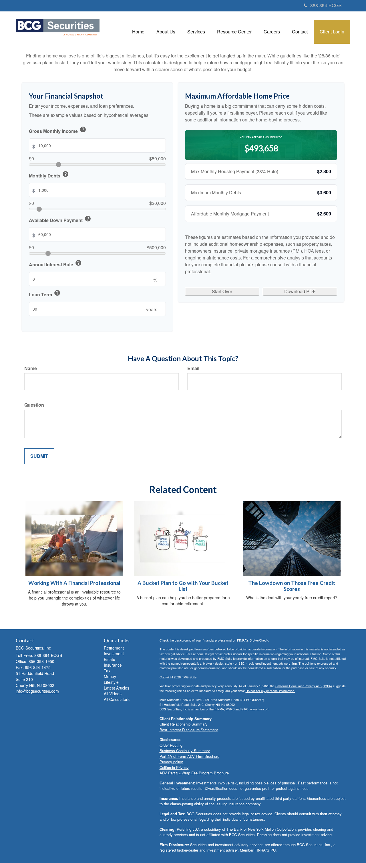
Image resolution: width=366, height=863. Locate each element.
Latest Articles (116, 688)
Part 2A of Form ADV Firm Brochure (189, 756)
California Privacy (174, 767)
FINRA (219, 709)
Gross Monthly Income (57, 130)
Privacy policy (171, 761)
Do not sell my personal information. (270, 690)
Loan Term (45, 293)
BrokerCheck (259, 640)
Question (34, 405)
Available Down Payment (60, 219)
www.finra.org (259, 709)
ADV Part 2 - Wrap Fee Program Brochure (194, 773)
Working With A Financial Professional (74, 583)
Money (110, 676)
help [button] (82, 129)
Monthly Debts (49, 175)
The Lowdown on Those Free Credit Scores (291, 586)
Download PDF (300, 291)
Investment (114, 653)
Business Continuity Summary (185, 750)
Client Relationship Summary (184, 724)
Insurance (113, 665)
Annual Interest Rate (55, 263)
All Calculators (117, 699)
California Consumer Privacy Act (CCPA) (303, 686)
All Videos (113, 693)
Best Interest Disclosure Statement (189, 729)
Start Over (222, 291)
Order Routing (171, 745)
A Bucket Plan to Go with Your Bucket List (183, 586)
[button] (165, 32)
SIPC (244, 709)
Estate (109, 659)
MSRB (230, 709)
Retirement (114, 648)
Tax (107, 671)
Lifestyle (111, 682)
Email (193, 368)
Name (30, 368)
